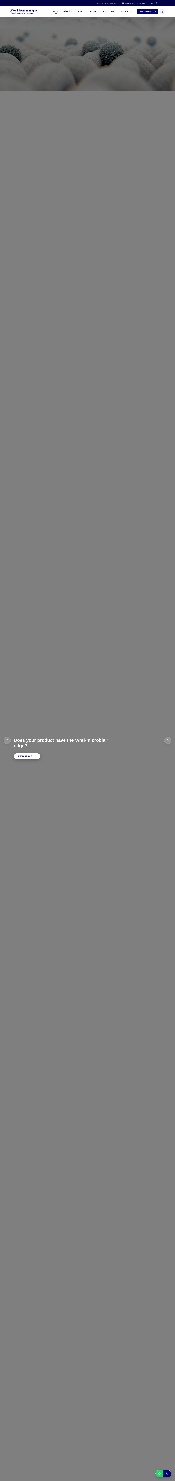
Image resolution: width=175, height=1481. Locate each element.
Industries (67, 11)
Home (56, 11)
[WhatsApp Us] (159, 1473)
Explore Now (25, 756)
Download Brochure (148, 11)
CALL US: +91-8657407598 (107, 3)
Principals (92, 11)
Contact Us (126, 11)
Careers (114, 11)
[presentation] (7, 740)
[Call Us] (167, 1473)
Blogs (103, 11)
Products (80, 11)
